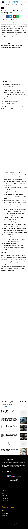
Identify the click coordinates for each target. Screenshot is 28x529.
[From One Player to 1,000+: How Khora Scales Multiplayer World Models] (23, 428)
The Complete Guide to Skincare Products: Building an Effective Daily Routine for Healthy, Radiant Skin (10, 412)
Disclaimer (4, 496)
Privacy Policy (5, 498)
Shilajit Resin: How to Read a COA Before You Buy (9, 450)
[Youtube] (8, 471)
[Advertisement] (14, 64)
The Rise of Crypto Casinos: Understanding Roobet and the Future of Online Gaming (10, 443)
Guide (5, 4)
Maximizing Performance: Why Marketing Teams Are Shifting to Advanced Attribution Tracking (9, 419)
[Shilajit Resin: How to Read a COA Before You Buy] (23, 451)
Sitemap (3, 502)
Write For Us (5, 500)
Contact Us (4, 495)
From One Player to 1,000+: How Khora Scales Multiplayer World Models (9, 427)
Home (2, 4)
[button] (25, 2)
